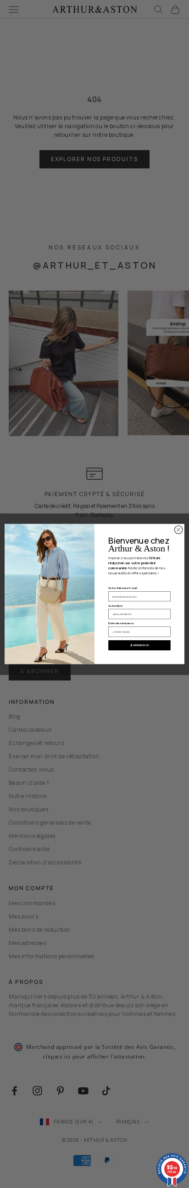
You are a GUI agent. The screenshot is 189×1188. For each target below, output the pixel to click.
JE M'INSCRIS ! (139, 645)
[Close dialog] (178, 530)
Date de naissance (121, 623)
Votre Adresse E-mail (122, 588)
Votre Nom (115, 606)
